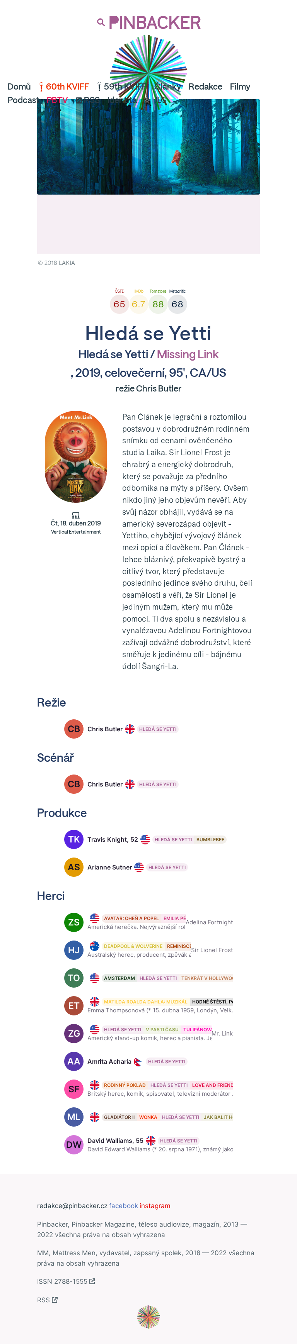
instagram (155, 1206)
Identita (122, 100)
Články (167, 86)
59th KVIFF (125, 86)
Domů (19, 86)
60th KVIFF (67, 86)
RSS (92, 100)
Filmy (240, 86)
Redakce (205, 86)
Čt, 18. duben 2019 (76, 527)
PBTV (57, 100)
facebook (123, 1206)
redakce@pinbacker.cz (72, 1206)
